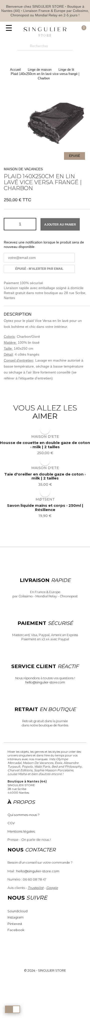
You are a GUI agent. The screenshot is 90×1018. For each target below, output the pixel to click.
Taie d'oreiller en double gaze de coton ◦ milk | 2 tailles (45, 476)
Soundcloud (18, 911)
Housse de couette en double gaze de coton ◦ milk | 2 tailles (45, 445)
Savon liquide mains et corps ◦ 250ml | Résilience (45, 508)
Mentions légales (21, 831)
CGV (11, 823)
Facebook (16, 930)
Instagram (16, 917)
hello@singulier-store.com (45, 682)
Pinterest (15, 924)
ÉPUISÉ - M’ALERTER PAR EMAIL (39, 269)
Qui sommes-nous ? (24, 815)
